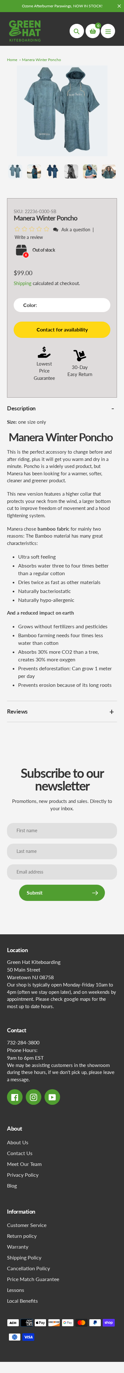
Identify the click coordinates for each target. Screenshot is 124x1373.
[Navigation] (108, 31)
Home (12, 59)
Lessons (15, 1290)
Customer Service (26, 1225)
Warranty (17, 1247)
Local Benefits (22, 1301)
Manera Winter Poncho (41, 59)
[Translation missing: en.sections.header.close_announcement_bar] (119, 6)
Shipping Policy (24, 1257)
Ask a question (75, 229)
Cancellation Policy (28, 1268)
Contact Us (19, 1153)
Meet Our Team (24, 1164)
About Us (17, 1142)
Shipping (22, 283)
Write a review (29, 237)
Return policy (22, 1236)
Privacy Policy (22, 1175)
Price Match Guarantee (33, 1279)
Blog (12, 1185)
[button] (33, 229)
